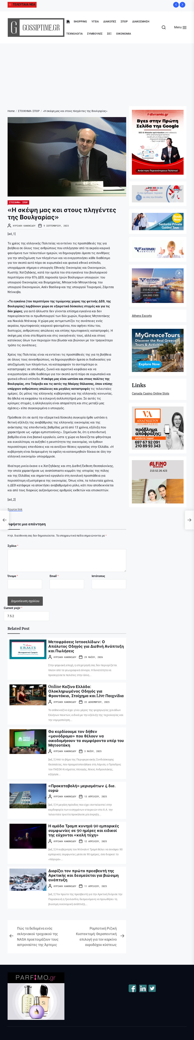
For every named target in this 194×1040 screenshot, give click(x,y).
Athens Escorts (142, 316)
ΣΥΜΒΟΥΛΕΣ (94, 33)
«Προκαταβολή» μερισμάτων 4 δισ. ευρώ (82, 788)
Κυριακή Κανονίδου (24, 225)
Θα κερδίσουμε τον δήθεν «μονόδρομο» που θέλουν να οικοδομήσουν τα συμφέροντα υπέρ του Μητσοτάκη (86, 738)
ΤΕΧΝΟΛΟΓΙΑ (74, 33)
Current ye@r (13, 608)
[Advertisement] (97, 71)
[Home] (68, 21)
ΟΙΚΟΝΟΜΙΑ (123, 33)
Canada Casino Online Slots (150, 393)
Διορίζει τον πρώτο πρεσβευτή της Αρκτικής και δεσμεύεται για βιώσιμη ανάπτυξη (83, 875)
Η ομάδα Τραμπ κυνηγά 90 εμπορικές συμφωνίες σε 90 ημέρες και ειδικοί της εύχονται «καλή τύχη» (83, 830)
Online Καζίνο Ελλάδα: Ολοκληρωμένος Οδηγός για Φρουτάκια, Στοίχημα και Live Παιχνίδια (86, 691)
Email (54, 576)
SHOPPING (80, 21)
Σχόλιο (13, 546)
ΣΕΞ (109, 33)
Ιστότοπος (98, 576)
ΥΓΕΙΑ (95, 21)
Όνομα (13, 576)
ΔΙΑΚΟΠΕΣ (109, 21)
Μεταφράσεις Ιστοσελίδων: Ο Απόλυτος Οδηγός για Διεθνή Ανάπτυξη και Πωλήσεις (86, 646)
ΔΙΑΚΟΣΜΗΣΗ (140, 21)
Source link (15, 509)
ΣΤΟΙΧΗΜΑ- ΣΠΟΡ (18, 202)
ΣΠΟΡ (124, 21)
